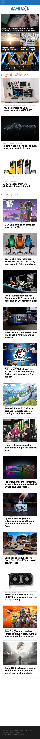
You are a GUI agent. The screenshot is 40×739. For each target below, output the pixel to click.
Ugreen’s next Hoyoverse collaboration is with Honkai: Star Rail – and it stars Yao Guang (19, 522)
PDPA (22, 734)
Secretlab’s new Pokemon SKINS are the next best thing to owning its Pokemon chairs (20, 261)
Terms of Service (6, 734)
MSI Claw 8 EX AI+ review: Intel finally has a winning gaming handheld (21, 335)
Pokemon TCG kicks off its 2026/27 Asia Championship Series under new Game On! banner (19, 373)
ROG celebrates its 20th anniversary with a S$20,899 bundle (18, 110)
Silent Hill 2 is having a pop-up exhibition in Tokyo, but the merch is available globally (20, 670)
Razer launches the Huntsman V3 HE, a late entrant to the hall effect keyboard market (21, 484)
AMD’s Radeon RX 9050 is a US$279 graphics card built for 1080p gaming (21, 597)
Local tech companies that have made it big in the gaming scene (21, 447)
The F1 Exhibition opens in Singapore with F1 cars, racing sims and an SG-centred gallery (21, 298)
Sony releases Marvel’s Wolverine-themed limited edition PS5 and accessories (18, 186)
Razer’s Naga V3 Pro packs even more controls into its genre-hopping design (20, 148)
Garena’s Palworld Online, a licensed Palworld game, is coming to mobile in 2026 (19, 411)
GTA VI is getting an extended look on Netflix (20, 226)
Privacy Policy (16, 734)
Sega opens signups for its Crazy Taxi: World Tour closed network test (20, 560)
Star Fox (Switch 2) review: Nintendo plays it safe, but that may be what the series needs (21, 634)
